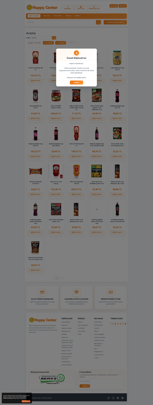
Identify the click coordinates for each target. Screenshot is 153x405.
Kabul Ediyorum (26, 401)
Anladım (76, 82)
